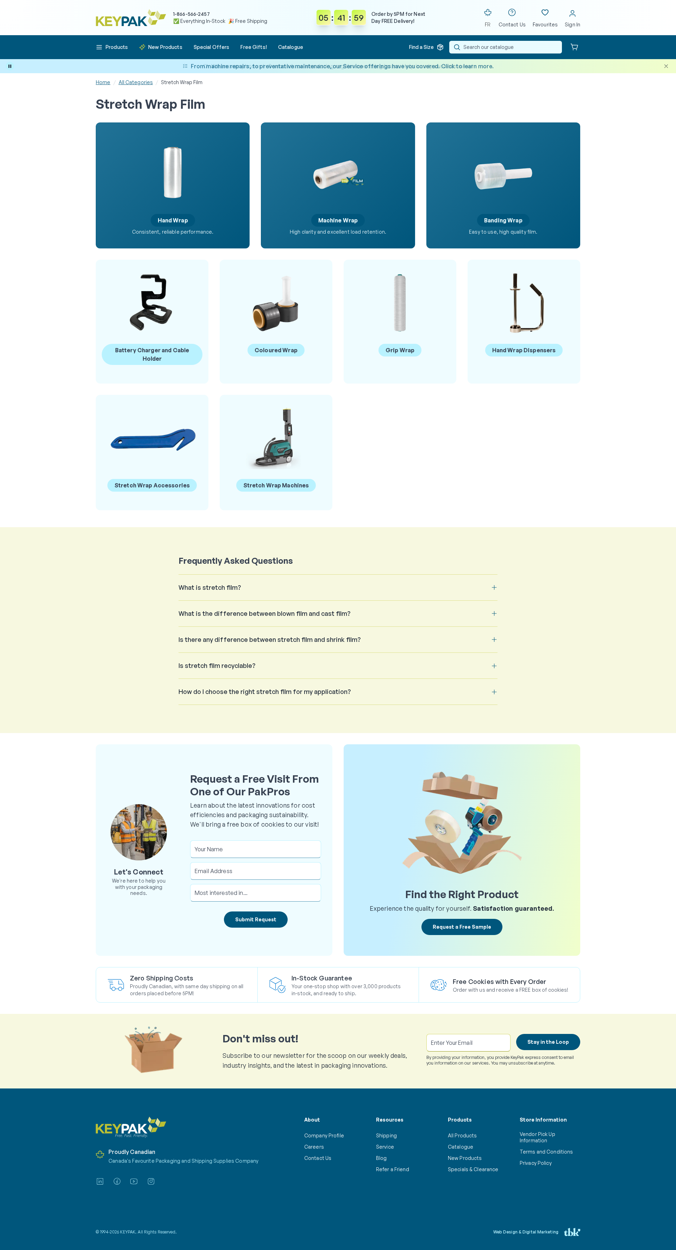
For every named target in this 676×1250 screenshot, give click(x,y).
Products (460, 1120)
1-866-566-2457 (191, 14)
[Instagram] (151, 1181)
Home (103, 82)
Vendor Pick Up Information (537, 1137)
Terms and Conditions (546, 1152)
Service (385, 1147)
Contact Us (317, 1158)
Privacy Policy (536, 1163)
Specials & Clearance (473, 1169)
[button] (112, 47)
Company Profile (324, 1135)
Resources (389, 1120)
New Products (465, 1158)
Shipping (386, 1135)
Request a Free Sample (462, 927)
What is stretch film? (210, 587)
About (312, 1120)
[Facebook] (117, 1181)
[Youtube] (134, 1181)
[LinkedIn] (100, 1181)
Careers (314, 1147)
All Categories (136, 82)
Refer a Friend (392, 1169)
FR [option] (487, 24)
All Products (462, 1135)
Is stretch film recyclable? (217, 665)
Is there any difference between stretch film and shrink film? (270, 639)
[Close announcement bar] (666, 66)
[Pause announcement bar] (10, 66)
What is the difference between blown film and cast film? (264, 613)
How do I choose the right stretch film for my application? (265, 691)
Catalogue (460, 1147)
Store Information (543, 1120)
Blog (381, 1158)
